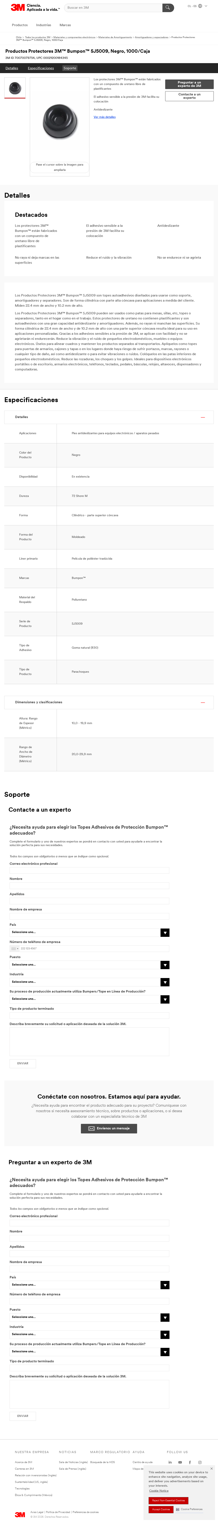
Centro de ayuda (143, 1462)
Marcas (65, 25)
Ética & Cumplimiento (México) (33, 1495)
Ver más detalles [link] (105, 117)
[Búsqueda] (168, 8)
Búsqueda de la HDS (102, 1462)
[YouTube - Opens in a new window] (180, 1462)
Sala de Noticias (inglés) (73, 1462)
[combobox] (15, 949)
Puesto (15, 957)
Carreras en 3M (24, 1469)
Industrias (43, 25)
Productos (20, 25)
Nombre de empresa (26, 909)
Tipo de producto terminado (32, 1009)
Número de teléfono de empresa (35, 942)
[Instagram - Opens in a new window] (200, 1462)
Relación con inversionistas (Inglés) (36, 1475)
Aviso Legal (36, 1512)
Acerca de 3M (23, 1462)
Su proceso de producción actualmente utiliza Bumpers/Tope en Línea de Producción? (77, 991)
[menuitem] (11, 68)
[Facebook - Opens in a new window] (190, 1462)
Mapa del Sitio (141, 1469)
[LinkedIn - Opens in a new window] (170, 1462)
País (13, 925)
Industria (17, 974)
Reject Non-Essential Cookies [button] (168, 1500)
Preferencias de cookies (86, 1512)
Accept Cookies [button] (161, 1509)
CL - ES (192, 6)
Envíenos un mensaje (113, 1128)
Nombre (16, 879)
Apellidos (17, 894)
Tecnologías (22, 1488)
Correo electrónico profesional (33, 864)
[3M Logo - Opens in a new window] (35, 7)
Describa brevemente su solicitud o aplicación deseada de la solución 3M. (68, 1024)
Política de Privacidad (58, 1512)
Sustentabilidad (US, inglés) (31, 1482)
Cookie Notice (159, 1491)
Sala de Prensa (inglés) (72, 1469)
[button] (189, 1509)
